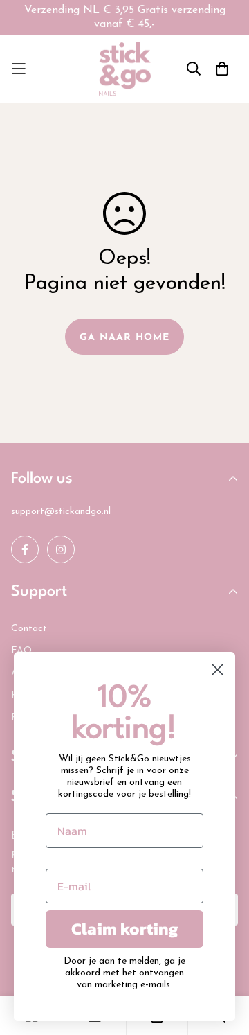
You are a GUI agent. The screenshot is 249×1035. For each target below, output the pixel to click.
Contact (29, 628)
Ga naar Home (124, 338)
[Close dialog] (217, 669)
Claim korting (124, 929)
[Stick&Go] (125, 69)
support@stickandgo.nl (61, 511)
